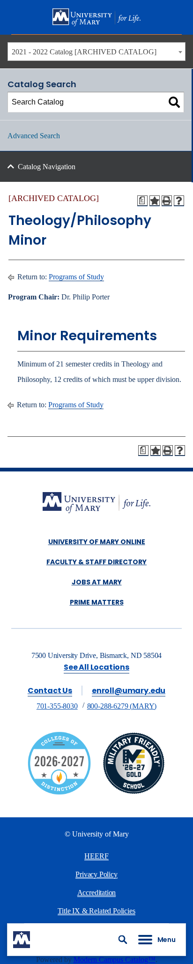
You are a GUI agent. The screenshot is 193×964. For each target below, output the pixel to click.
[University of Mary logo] (96, 17)
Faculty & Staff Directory (96, 562)
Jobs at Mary (97, 582)
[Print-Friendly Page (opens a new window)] (167, 200)
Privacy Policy (96, 874)
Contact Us (50, 690)
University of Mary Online (96, 541)
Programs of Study (76, 277)
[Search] (174, 102)
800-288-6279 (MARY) (122, 706)
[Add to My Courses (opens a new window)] (154, 200)
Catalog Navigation (46, 167)
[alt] (96, 503)
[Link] (133, 792)
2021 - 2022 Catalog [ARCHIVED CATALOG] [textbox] (84, 52)
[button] (122, 939)
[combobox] (96, 51)
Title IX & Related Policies (96, 911)
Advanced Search (33, 136)
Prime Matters (97, 602)
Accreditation (96, 893)
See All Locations (96, 667)
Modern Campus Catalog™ (115, 960)
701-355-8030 (57, 706)
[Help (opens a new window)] (179, 200)
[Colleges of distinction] (59, 792)
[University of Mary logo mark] (21, 939)
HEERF (96, 856)
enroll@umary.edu (128, 690)
